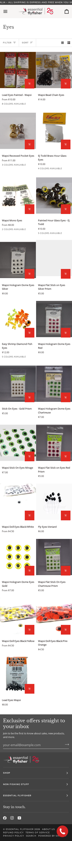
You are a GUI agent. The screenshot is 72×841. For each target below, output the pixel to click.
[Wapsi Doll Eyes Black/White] (18, 502)
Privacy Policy (13, 835)
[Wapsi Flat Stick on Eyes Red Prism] (54, 443)
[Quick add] (29, 83)
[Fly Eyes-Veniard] (54, 502)
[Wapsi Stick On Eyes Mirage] (18, 443)
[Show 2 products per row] (69, 43)
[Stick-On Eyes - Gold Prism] (18, 383)
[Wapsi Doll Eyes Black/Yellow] (18, 616)
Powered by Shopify (52, 835)
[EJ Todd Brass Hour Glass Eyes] (54, 131)
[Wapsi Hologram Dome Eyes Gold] (18, 557)
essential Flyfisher (20, 829)
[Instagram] (12, 818)
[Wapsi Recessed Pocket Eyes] (18, 131)
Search (31, 835)
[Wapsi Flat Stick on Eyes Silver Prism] (54, 260)
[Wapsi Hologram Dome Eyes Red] (54, 319)
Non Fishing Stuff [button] (16, 784)
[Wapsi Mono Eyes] (18, 195)
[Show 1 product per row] (62, 43)
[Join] (66, 744)
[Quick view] (65, 83)
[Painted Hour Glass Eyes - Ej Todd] (54, 195)
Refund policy (13, 832)
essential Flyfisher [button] (17, 795)
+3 (33, 104)
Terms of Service (38, 832)
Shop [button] (6, 772)
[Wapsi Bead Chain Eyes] (54, 70)
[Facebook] (5, 818)
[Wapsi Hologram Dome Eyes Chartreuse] (54, 383)
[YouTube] (19, 818)
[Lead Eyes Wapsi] (18, 675)
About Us (48, 829)
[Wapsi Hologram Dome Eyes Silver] (18, 260)
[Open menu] (9, 11)
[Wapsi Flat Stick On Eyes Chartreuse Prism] (54, 557)
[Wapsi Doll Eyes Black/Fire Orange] (54, 616)
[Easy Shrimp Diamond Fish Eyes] (18, 319)
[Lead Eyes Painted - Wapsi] (18, 70)
